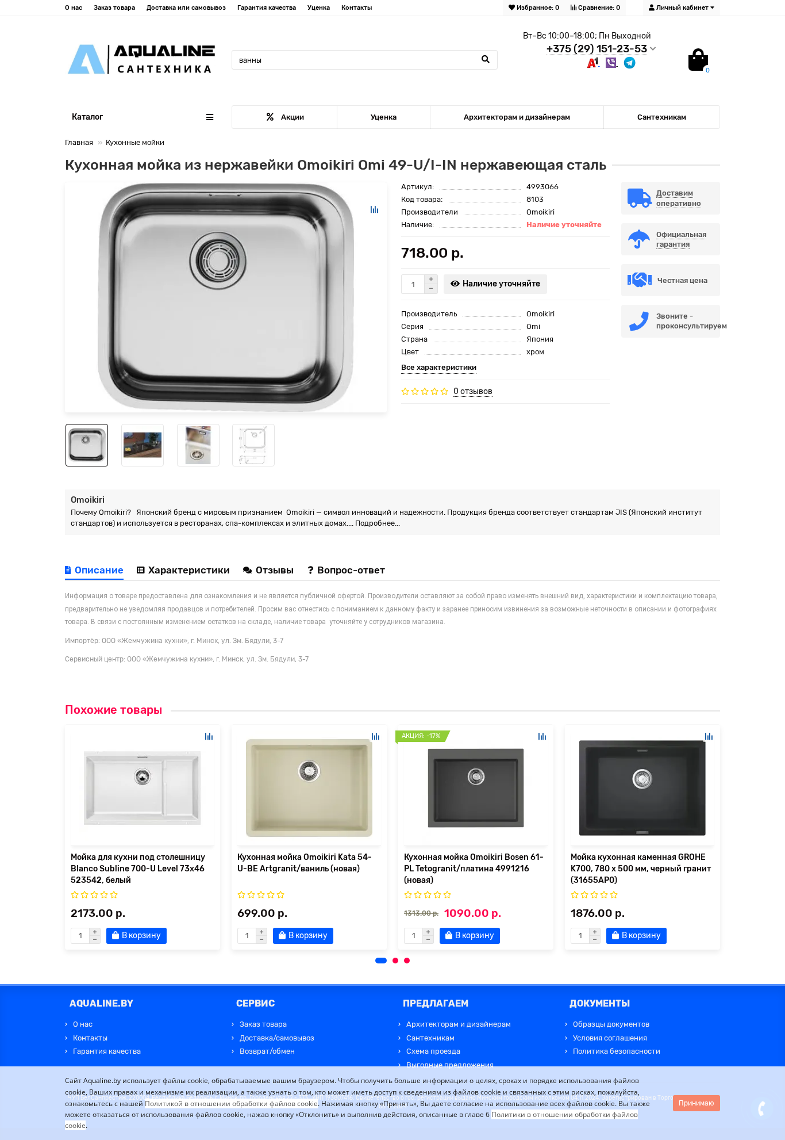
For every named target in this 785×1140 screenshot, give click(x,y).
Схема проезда (433, 1051)
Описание (99, 570)
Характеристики (189, 570)
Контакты (356, 8)
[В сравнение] (374, 209)
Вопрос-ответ (351, 570)
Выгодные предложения (450, 1065)
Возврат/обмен (267, 1051)
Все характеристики (438, 367)
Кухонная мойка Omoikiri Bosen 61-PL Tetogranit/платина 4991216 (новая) (474, 868)
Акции (292, 117)
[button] (381, 960)
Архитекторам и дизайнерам (517, 117)
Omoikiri (540, 212)
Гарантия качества (266, 8)
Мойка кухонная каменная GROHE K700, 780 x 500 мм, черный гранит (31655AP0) (641, 868)
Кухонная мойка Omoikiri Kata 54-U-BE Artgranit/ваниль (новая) (304, 863)
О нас (73, 8)
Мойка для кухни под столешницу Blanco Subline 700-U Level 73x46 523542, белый (138, 868)
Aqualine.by (102, 1080)
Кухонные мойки (135, 142)
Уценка (318, 8)
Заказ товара (114, 8)
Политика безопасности (616, 1051)
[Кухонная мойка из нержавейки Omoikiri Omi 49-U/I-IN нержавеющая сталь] (226, 297)
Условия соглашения (610, 1038)
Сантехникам (661, 117)
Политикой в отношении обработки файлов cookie (231, 1103)
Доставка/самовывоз (277, 1038)
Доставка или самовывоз (186, 8)
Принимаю (696, 1103)
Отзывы (276, 570)
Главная (79, 142)
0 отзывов (472, 391)
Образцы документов (611, 1024)
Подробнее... (377, 523)
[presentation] (65, 837)
